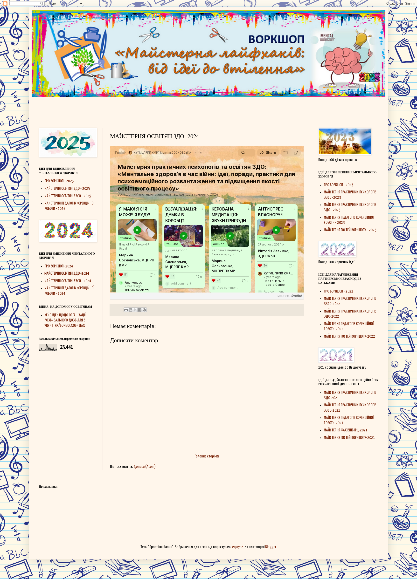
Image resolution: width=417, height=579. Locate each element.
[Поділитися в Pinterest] (144, 309)
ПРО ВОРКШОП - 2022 (338, 291)
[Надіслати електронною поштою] (126, 309)
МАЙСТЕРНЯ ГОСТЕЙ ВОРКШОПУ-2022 (349, 336)
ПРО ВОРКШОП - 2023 (338, 185)
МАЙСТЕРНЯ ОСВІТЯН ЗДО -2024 (66, 274)
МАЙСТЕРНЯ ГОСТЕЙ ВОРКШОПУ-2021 (349, 438)
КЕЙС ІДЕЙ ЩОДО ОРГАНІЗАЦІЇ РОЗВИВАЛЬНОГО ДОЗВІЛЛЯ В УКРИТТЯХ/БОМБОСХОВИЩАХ (64, 320)
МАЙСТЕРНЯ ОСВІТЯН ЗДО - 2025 (67, 189)
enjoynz (237, 547)
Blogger (270, 547)
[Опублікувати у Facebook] (139, 309)
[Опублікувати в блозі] (130, 309)
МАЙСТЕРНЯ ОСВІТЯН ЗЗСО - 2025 (67, 196)
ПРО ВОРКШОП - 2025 (59, 181)
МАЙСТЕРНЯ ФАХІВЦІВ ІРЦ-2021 (346, 430)
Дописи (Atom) (144, 467)
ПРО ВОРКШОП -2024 (58, 266)
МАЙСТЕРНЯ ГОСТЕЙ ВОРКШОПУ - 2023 (350, 230)
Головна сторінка (207, 456)
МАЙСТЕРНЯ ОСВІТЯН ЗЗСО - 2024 (67, 281)
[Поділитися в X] (135, 309)
